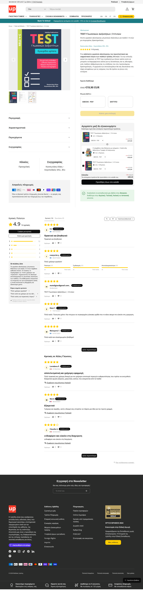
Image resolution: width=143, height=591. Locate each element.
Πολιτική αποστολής (118, 573)
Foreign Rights (50, 538)
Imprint (47, 542)
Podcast (114, 2)
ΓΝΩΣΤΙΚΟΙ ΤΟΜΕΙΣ (16, 16)
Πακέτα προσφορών (80, 511)
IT (110, 17)
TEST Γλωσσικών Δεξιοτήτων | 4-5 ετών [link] (106, 162)
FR (106, 17)
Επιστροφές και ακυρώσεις (83, 538)
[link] (85, 137)
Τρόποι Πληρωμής (51, 515)
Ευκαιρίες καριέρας (51, 523)
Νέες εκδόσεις (113, 542)
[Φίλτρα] (113, 219)
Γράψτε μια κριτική (24, 231)
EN (101, 17)
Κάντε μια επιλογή (107, 113)
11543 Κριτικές (36, 2)
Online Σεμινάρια (79, 515)
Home (10, 26)
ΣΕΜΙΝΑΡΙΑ (74, 16)
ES (115, 17)
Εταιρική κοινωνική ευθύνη (54, 519)
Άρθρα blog (77, 530)
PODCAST (77, 534)
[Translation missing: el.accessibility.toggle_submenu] (26, 16)
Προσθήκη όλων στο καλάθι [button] (107, 182)
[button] (133, 9)
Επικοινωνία (49, 546)
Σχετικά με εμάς (50, 511)
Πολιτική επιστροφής (103, 573)
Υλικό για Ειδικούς (19, 26)
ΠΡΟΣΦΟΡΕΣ (86, 16)
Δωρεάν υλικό (78, 526)
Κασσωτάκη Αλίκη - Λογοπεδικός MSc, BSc (94, 46)
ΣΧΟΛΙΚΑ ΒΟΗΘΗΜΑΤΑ (55, 16)
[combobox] (70, 9)
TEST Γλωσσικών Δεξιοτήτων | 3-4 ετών (38, 26)
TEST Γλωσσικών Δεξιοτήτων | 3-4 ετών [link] (103, 133)
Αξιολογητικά (84, 30)
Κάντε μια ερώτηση (24, 236)
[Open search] (107, 219)
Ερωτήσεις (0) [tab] (59, 218)
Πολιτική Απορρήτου (88, 573)
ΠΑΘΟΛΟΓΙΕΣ (35, 16)
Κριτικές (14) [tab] (49, 218)
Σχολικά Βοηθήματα (98, 21)
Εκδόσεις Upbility (18, 573)
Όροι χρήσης (130, 573)
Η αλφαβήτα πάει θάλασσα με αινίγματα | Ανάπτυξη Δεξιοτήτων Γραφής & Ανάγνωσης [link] (110, 149)
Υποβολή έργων (127, 2)
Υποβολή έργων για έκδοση (54, 534)
